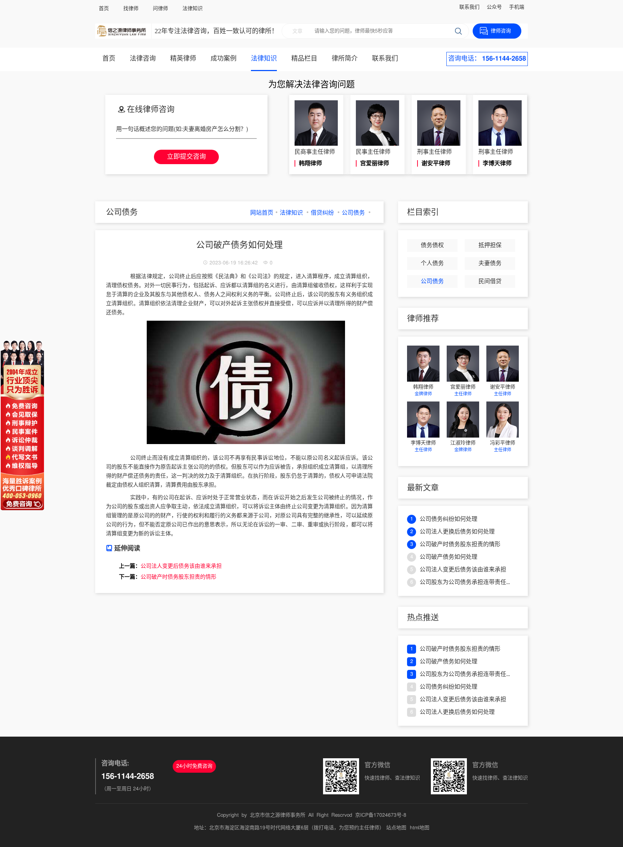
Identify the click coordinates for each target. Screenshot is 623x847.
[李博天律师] (423, 419)
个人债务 (432, 263)
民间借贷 (490, 281)
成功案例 (224, 59)
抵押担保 (490, 245)
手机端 (516, 7)
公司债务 (353, 213)
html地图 (419, 827)
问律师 (160, 8)
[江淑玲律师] (463, 419)
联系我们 (469, 7)
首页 (104, 8)
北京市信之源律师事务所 (277, 815)
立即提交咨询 (186, 157)
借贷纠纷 (322, 213)
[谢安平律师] (502, 364)
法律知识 (192, 8)
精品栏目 (304, 59)
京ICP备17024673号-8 (380, 815)
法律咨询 (143, 59)
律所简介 (345, 59)
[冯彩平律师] (502, 419)
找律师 (130, 8)
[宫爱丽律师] (463, 364)
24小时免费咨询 (194, 766)
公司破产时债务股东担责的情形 (178, 577)
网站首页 (261, 213)
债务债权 (432, 245)
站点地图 (396, 827)
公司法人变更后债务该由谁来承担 (181, 566)
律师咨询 (501, 31)
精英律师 (183, 59)
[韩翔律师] (423, 364)
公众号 (494, 7)
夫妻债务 (490, 263)
